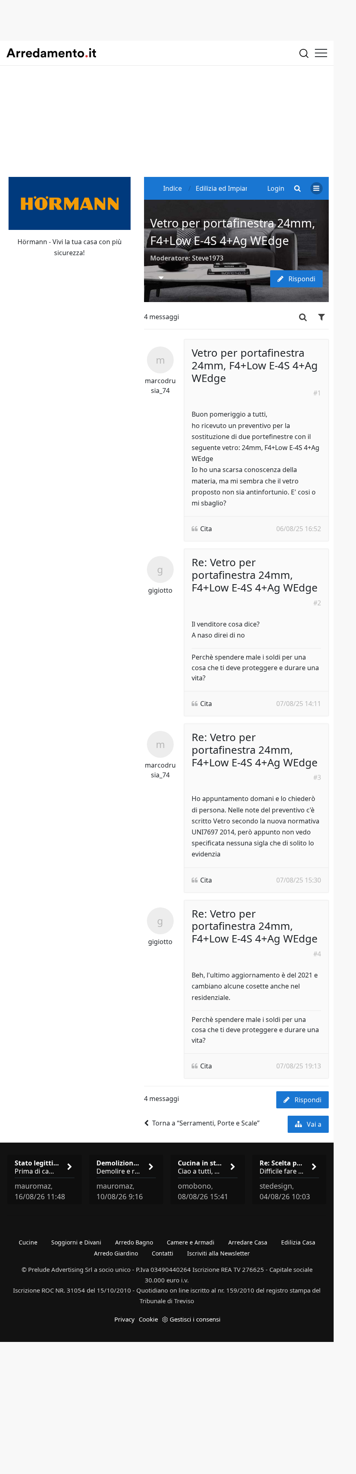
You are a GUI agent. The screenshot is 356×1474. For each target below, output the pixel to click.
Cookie (148, 1319)
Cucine (28, 1242)
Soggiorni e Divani (76, 1242)
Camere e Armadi (190, 1242)
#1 (317, 392)
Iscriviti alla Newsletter (218, 1253)
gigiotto (160, 590)
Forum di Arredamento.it (51, 53)
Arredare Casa (247, 1242)
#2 (317, 602)
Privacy (124, 1319)
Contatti (162, 1253)
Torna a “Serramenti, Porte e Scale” (206, 1123)
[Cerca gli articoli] (303, 53)
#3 (317, 777)
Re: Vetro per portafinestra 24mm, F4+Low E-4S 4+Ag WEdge (255, 575)
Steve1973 (207, 258)
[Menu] (321, 53)
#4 (317, 953)
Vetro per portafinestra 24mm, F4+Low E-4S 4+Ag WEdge (255, 365)
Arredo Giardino (116, 1253)
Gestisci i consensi (195, 1319)
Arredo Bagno (134, 1242)
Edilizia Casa (298, 1242)
